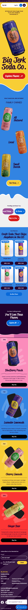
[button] (21, 5)
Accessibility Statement (19, 583)
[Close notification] (25, 601)
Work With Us (5, 579)
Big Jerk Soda (4, 572)
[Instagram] (6, 602)
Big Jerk (4, 5)
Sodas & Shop (5, 574)
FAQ (2, 581)
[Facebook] (2, 602)
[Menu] (24, 5)
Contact (3, 583)
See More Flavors (14, 294)
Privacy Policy (16, 581)
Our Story (4, 576)
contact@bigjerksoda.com (9, 588)
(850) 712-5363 (5, 590)
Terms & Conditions (18, 579)
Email (3, 554)
